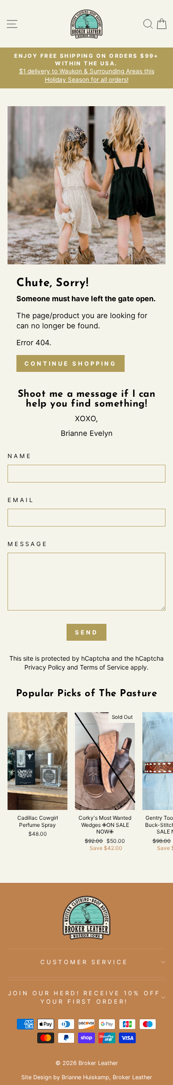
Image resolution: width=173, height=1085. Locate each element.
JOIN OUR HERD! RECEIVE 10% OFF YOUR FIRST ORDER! (84, 997)
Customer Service (84, 961)
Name (20, 455)
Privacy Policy (44, 667)
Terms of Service (104, 667)
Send (86, 632)
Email (21, 499)
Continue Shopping (70, 363)
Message (28, 543)
